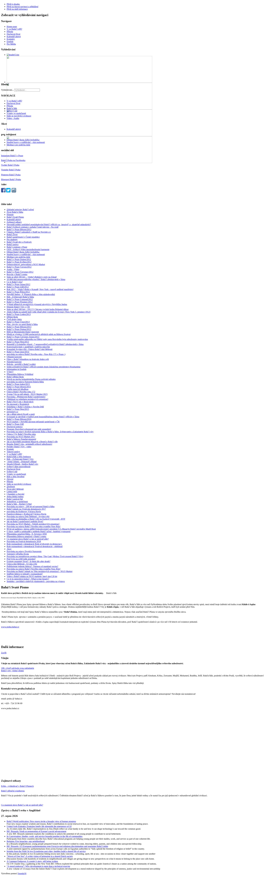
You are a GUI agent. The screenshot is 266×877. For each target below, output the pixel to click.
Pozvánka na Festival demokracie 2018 (24, 541)
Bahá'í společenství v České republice (23, 237)
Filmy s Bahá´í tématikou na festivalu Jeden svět (28, 359)
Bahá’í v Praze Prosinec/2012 (20, 302)
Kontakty (11, 39)
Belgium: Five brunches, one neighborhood (26, 841)
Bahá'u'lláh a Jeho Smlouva (19, 456)
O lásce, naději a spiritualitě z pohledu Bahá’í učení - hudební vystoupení (38, 531)
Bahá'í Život (12, 234)
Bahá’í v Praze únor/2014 (18, 352)
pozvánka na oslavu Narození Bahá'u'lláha (25, 382)
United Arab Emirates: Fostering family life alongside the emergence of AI (39, 826)
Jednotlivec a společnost (17, 501)
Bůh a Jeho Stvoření (15, 476)
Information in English (16, 369)
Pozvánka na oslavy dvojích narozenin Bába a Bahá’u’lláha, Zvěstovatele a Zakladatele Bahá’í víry (50, 431)
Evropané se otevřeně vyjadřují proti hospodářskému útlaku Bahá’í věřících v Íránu (43, 416)
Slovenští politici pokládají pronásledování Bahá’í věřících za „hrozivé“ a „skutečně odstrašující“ (49, 224)
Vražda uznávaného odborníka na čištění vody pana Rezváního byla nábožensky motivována (47, 339)
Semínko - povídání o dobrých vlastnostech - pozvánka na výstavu (36, 581)
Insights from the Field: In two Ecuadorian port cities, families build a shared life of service (46, 851)
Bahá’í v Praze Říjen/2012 (18, 292)
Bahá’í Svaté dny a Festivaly (19, 242)
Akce (9, 549)
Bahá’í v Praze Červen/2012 (19, 267)
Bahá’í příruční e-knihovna (13, 791)
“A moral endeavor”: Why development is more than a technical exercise (38, 866)
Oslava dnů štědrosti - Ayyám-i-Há (22, 564)
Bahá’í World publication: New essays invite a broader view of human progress (41, 821)
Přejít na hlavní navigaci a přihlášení (22, 6)
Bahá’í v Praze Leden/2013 (19, 314)
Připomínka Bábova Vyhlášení (20, 374)
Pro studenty (12, 239)
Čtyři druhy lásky (14, 319)
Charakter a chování (15, 494)
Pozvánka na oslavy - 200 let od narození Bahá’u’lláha (30, 506)
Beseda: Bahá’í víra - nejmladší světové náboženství (29, 444)
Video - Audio (13, 118)
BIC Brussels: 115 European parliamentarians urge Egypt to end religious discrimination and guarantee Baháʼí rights (57, 846)
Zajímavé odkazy (14, 222)
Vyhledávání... (7, 90)
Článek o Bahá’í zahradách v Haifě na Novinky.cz (29, 232)
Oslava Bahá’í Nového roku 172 (21, 392)
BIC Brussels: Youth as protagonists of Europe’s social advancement (36, 831)
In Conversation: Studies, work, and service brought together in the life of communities (44, 836)
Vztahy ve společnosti (16, 113)
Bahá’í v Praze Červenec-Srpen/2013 (23, 337)
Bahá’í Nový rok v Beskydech (20, 402)
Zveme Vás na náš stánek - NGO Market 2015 (27, 394)
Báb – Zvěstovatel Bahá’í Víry (20, 459)
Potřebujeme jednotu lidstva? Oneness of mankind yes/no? (32, 566)
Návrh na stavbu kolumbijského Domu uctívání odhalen (31, 379)
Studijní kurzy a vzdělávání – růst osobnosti (26, 142)
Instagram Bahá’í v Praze (12, 155)
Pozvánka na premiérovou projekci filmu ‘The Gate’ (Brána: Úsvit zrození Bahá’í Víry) (45, 556)
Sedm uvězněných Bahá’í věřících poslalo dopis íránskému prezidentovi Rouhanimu (43, 367)
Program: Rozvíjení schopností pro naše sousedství (29, 429)
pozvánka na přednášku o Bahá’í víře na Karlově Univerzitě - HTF (36, 519)
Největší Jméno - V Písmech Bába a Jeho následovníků (31, 294)
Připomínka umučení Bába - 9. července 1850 (27, 534)
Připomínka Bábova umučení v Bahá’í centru (26, 536)
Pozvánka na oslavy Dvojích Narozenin (24, 551)
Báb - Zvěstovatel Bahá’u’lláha (20, 297)
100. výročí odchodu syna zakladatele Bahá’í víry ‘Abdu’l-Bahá (17, 669)
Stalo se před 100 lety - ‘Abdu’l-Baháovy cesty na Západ (32, 277)
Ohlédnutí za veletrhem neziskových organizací (27, 399)
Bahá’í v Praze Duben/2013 (19, 329)
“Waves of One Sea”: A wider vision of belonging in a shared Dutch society (40, 856)
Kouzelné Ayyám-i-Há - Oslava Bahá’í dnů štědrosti (29, 349)
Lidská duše (12, 491)
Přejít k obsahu (13, 4)
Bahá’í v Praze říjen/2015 (18, 409)
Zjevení (10, 479)
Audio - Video (13, 269)
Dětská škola (12, 317)
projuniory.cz (12, 411)
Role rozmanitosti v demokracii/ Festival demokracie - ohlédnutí (34, 546)
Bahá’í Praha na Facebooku (13, 160)
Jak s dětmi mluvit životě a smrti (21, 414)
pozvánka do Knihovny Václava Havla (24, 511)
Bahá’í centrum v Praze (17, 247)
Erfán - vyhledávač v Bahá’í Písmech (17, 786)
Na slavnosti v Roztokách (18, 404)
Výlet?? (10, 372)
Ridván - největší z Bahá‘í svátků (21, 364)
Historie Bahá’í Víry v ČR (18, 307)
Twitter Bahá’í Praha (10, 165)
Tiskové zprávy (13, 451)
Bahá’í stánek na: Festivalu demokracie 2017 (26, 509)
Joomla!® (22, 873)
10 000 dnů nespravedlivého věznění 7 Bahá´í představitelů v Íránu (36, 279)
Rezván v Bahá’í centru (17, 274)
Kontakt (10, 449)
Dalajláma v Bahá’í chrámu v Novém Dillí (25, 407)
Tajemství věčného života (18, 554)
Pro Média (11, 44)
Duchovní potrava (14, 426)
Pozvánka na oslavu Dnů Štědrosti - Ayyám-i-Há (28, 516)
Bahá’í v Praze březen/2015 (19, 387)
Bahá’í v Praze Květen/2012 (19, 262)
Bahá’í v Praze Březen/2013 (19, 327)
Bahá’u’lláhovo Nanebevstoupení (21, 439)
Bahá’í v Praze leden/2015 (18, 384)
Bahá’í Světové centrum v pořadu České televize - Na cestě (32, 227)
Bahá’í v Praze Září (15, 424)
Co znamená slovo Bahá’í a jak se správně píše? (28, 539)
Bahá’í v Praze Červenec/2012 (20, 272)
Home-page (12, 26)
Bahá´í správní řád (15, 499)
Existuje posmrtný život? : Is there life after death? (28, 561)
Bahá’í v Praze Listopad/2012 (20, 299)
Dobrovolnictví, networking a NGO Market (26, 264)
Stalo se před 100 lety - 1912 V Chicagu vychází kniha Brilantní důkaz (38, 309)
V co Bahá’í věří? (14, 29)
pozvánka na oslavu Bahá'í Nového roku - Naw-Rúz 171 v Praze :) (36, 354)
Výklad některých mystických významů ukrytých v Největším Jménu (37, 304)
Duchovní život (13, 34)
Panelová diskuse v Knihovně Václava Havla (26, 514)
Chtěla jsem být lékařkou (17, 389)
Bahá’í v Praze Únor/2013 (18, 322)
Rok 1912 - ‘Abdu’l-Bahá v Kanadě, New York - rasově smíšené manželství (40, 289)
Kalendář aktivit (14, 36)
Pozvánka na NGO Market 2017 (21, 436)
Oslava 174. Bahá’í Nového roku (21, 434)
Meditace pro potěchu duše (18, 145)
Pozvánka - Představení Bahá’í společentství (26, 397)
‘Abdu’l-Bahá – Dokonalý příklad (21, 461)
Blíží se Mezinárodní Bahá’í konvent (23, 332)
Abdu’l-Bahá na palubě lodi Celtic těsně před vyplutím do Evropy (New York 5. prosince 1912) (48, 312)
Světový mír (12, 111)
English (10, 41)
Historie (10, 214)
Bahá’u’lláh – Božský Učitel (19, 504)
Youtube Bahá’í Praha (10, 170)
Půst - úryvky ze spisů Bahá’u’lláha (22, 324)
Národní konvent (14, 362)
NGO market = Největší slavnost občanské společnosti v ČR (33, 421)
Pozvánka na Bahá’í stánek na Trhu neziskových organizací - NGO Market (39, 571)
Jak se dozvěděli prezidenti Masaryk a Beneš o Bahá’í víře (32, 441)
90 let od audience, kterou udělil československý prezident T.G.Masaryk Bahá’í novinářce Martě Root (51, 529)
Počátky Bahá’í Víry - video (19, 446)
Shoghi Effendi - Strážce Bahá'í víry (22, 464)
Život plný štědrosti (15, 489)
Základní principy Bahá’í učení (20, 209)
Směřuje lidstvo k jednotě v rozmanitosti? (25, 574)
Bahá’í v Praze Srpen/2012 (18, 284)
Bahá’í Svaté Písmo (15, 217)
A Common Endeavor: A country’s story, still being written (32, 861)
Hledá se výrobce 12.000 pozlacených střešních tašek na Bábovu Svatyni (39, 334)
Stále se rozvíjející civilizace (19, 116)
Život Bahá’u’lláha (15, 212)
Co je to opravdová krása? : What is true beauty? (28, 579)
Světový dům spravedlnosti (18, 466)
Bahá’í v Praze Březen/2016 (19, 419)
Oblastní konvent (14, 357)
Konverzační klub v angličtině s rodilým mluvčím (28, 347)
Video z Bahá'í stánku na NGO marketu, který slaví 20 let (32, 576)
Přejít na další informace (17, 9)
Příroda (10, 31)
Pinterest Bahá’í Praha (11, 175)
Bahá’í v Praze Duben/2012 (19, 259)
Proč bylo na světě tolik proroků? (21, 559)
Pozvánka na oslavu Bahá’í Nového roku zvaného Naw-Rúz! (33, 526)
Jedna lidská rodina (15, 496)
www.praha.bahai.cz (10, 627)
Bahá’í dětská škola (15, 377)
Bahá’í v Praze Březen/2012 (19, 229)
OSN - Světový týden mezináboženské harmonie (28, 249)
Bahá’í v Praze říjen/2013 (18, 342)
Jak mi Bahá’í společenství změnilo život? (25, 521)
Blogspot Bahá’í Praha (11, 179)
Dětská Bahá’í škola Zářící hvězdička (23, 140)
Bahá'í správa (12, 244)
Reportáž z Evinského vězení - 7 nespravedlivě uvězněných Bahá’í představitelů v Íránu (45, 344)
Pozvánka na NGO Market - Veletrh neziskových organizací (33, 524)
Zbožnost (11, 486)
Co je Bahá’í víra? (15, 282)
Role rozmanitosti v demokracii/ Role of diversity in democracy (34, 544)
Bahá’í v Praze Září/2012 (18, 287)
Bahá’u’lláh (12, 108)
